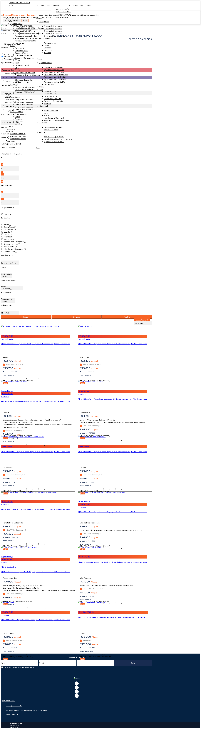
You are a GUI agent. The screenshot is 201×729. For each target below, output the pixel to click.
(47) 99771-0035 (8, 701)
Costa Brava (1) (10, 227)
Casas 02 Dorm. (50, 94)
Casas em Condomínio (53, 101)
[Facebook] (77, 683)
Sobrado (47, 48)
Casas (46, 45)
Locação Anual (45, 38)
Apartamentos (50, 43)
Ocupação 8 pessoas (53, 33)
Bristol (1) (7, 224)
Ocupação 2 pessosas (53, 67)
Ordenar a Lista (6, 305)
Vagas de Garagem (8, 148)
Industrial (47, 52)
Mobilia (3, 268)
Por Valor (43, 132)
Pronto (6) (8, 214)
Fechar (127, 317)
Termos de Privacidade (24, 667)
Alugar (5, 383)
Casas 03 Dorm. (50, 96)
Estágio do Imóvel (7, 208)
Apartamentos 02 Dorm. (54, 69)
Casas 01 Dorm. (50, 91)
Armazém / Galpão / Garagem (56, 120)
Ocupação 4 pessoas (53, 28)
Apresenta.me (16, 723)
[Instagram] (77, 696)
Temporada (44, 21)
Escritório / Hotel (51, 110)
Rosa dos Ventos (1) (12, 244)
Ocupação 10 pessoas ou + (55, 36)
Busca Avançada (142, 320)
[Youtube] (77, 688)
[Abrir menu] (2, 14)
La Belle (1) (8, 232)
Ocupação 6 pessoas (53, 31)
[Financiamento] (8, 299)
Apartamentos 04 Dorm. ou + (56, 74)
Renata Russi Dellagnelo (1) (15, 241)
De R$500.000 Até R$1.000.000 (58, 139)
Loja (46, 113)
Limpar (76, 317)
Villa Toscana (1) (10, 246)
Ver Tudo (115, 24)
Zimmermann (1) (10, 251)
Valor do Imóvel (6, 185)
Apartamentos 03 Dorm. (54, 72)
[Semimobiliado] (6, 274)
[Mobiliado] (6, 276)
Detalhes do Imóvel (8, 280)
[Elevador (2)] (12, 289)
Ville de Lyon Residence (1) (15, 249)
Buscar (26, 317)
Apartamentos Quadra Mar (55, 79)
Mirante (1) (8, 237)
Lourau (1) (8, 234)
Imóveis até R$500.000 (54, 137)
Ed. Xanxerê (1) (10, 229)
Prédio (46, 115)
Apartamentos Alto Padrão (55, 77)
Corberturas (49, 84)
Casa (41, 87)
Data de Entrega (7, 255)
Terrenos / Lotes (51, 130)
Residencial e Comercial (54, 118)
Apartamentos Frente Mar (54, 82)
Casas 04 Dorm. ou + (52, 98)
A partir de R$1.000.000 (54, 141)
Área (2, 158)
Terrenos (43, 123)
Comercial (48, 50)
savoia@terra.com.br (14, 706)
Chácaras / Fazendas (53, 127)
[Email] (77, 692)
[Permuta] (8, 301)
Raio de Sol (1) (9, 239)
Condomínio (5, 218)
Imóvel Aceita (6, 293)
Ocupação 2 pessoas (53, 26)
